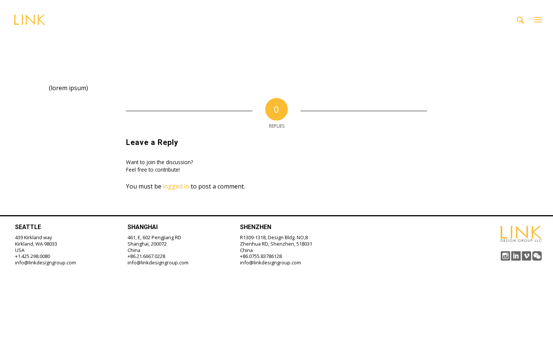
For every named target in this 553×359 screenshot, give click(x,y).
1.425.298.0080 (34, 256)
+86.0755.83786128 (261, 256)
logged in (176, 186)
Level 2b (77, 38)
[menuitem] (520, 19)
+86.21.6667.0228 (146, 256)
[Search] (520, 19)
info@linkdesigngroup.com (45, 262)
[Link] (29, 19)
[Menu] (538, 20)
